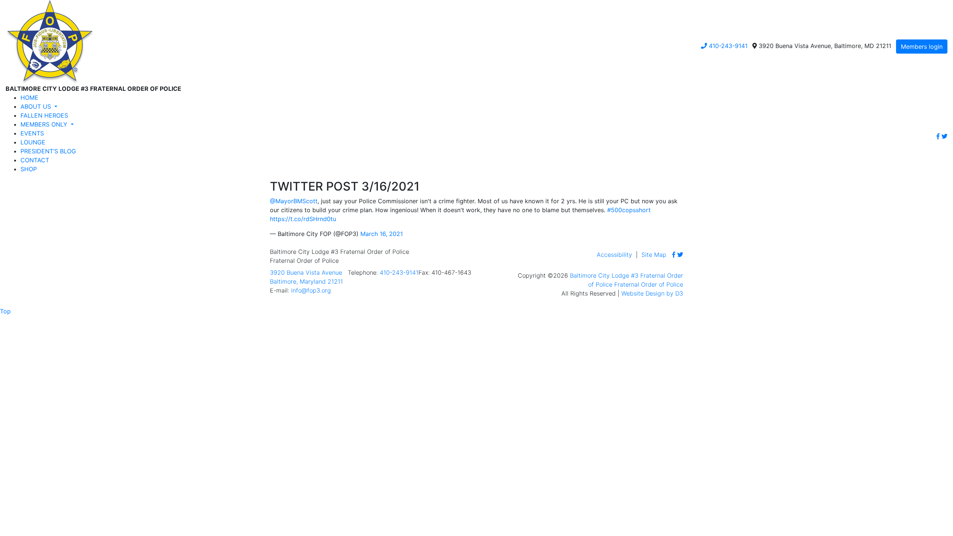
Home (29, 97)
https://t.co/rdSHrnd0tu (303, 219)
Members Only (44, 124)
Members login (922, 46)
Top (5, 311)
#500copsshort (629, 210)
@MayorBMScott (294, 201)
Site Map (653, 254)
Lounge (32, 142)
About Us (36, 106)
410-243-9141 (727, 46)
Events (32, 133)
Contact (34, 160)
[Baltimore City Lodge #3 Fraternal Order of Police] (50, 41)
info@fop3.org (311, 290)
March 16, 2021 (381, 233)
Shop (28, 169)
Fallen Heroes (44, 115)
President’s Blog (48, 151)
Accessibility (614, 254)
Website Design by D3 (652, 293)
